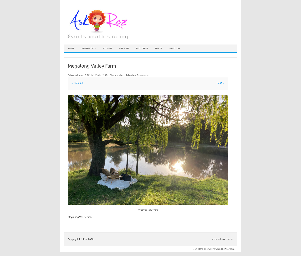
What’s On (174, 48)
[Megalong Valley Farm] (148, 150)
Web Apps (124, 48)
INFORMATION (88, 48)
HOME (71, 48)
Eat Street (142, 48)
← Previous (77, 83)
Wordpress (231, 249)
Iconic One (198, 249)
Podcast (107, 48)
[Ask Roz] (97, 38)
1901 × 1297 (101, 75)
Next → (221, 83)
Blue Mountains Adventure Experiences (129, 75)
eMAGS (158, 48)
